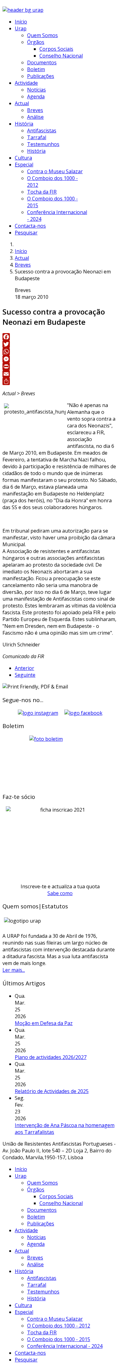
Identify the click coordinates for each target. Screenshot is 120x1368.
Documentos (42, 62)
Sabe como (60, 893)
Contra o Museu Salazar (55, 171)
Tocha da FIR (42, 191)
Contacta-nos (30, 225)
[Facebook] (60, 337)
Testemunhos (43, 144)
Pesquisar (26, 232)
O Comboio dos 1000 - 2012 (58, 1325)
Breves (35, 110)
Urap (20, 28)
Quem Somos (42, 35)
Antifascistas (41, 130)
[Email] (60, 374)
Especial (24, 164)
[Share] (60, 381)
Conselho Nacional (61, 55)
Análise (35, 117)
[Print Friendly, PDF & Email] (35, 686)
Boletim (36, 69)
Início (21, 21)
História (24, 123)
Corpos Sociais (56, 48)
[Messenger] (60, 359)
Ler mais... (13, 970)
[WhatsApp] (60, 351)
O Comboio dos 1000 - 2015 (58, 1339)
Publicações (40, 76)
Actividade (26, 82)
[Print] (60, 366)
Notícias (36, 89)
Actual (22, 103)
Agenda (36, 96)
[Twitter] (60, 344)
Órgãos (35, 42)
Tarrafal (36, 137)
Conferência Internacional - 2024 (64, 1346)
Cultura (23, 157)
